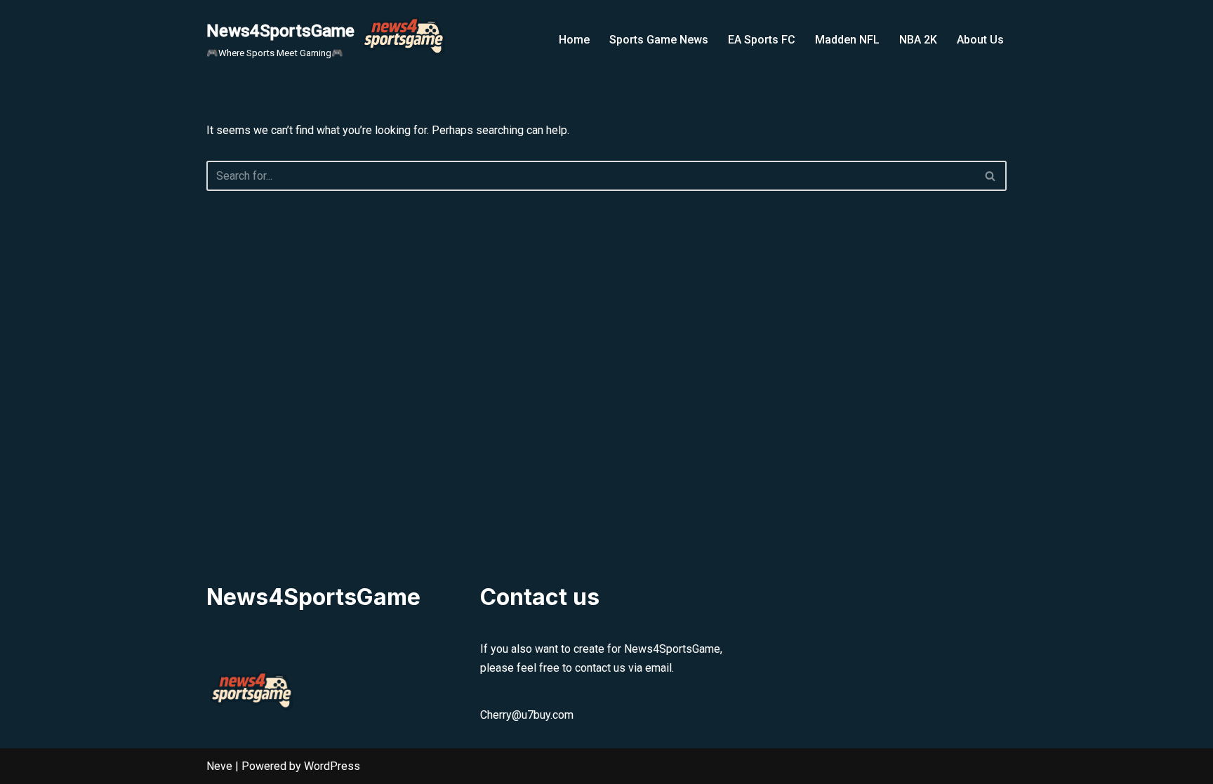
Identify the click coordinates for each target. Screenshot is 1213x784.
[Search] (991, 176)
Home (574, 39)
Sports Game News (658, 39)
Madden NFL (847, 39)
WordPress (332, 766)
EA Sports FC (761, 39)
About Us (980, 39)
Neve (219, 766)
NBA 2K (918, 39)
